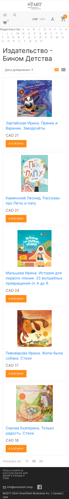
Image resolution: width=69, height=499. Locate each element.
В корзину (16, 143)
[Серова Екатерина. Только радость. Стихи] (34, 403)
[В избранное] (59, 81)
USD (42, 19)
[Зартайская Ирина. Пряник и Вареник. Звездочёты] (34, 98)
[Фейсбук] (39, 487)
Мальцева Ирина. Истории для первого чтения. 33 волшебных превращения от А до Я (34, 278)
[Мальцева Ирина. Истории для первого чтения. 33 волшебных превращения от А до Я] (34, 248)
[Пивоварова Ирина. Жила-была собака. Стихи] (34, 328)
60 (41, 461)
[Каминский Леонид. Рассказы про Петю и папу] (34, 173)
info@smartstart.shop (20, 487)
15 (26, 461)
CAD (35, 19)
